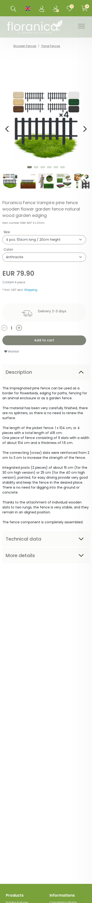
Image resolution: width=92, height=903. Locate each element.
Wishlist (13, 351)
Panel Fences (50, 46)
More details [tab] (20, 555)
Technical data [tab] (23, 539)
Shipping (30, 290)
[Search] (13, 9)
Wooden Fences (24, 46)
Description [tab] (19, 372)
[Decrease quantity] (8, 328)
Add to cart (44, 340)
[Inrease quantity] (31, 328)
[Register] (56, 8)
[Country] (27, 8)
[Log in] (42, 8)
